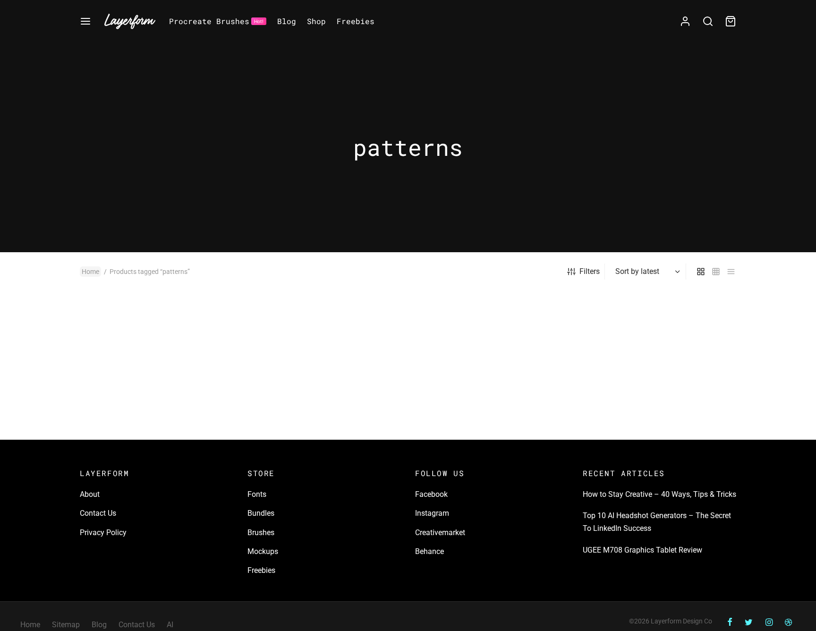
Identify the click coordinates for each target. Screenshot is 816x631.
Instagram (432, 513)
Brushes (260, 532)
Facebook (431, 494)
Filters (589, 271)
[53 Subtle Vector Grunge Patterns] (156, 366)
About (90, 494)
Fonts (256, 494)
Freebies (355, 21)
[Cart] (730, 21)
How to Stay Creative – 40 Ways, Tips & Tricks (659, 494)
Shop (316, 21)
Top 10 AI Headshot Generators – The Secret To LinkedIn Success (657, 522)
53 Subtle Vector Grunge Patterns (135, 430)
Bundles (260, 513)
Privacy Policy (103, 532)
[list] (731, 272)
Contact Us (98, 513)
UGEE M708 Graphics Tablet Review (642, 550)
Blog (286, 21)
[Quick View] (215, 351)
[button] (215, 329)
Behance (429, 551)
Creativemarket (440, 532)
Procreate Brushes (216, 21)
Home (90, 271)
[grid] (701, 272)
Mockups (262, 551)
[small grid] (716, 272)
